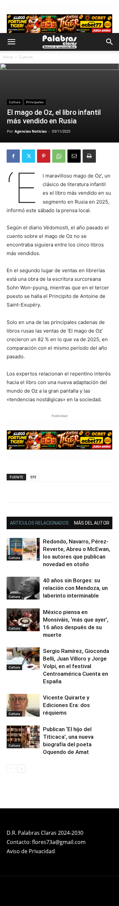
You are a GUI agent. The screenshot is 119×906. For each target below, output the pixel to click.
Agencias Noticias (31, 131)
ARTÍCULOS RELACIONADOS (39, 523)
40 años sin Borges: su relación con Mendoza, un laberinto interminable (75, 588)
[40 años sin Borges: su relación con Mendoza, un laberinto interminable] (23, 588)
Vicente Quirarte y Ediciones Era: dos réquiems (66, 705)
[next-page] (21, 768)
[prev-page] (11, 768)
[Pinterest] (43, 156)
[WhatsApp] (58, 156)
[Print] (89, 156)
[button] (11, 42)
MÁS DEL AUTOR (91, 523)
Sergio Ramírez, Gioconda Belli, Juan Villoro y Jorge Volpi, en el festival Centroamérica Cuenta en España (76, 666)
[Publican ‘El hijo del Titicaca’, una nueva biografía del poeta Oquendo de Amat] (23, 737)
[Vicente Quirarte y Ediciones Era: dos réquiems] (23, 705)
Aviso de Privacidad (31, 851)
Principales (35, 102)
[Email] (74, 156)
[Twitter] (28, 156)
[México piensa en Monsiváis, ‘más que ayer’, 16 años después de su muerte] (23, 619)
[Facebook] (13, 156)
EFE (33, 476)
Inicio (8, 57)
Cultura (26, 57)
